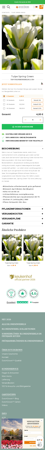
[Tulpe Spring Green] (12, 248)
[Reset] (4, 7)
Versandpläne (11, 218)
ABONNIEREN (33, 442)
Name (26, 430)
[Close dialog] (41, 420)
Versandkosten (12, 213)
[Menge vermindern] (25, 120)
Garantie (8, 223)
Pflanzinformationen (16, 209)
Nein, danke (33, 445)
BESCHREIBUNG (11, 148)
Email (26, 436)
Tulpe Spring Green (11, 263)
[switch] (40, 445)
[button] (40, 44)
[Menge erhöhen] (40, 120)
